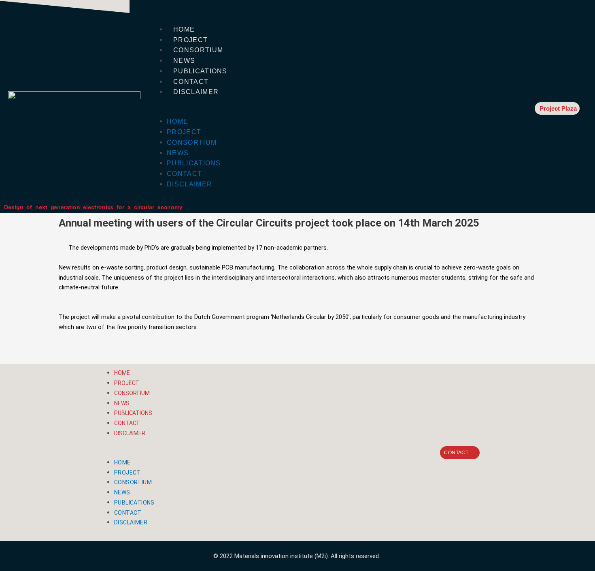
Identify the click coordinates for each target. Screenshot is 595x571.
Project (190, 39)
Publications (200, 71)
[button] (331, 112)
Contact (190, 81)
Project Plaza (558, 108)
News (184, 60)
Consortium (198, 50)
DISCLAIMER (196, 91)
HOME (184, 29)
